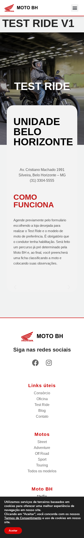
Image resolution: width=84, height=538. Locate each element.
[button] (74, 8)
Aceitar (13, 530)
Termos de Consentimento (22, 518)
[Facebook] (35, 363)
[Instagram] (49, 363)
